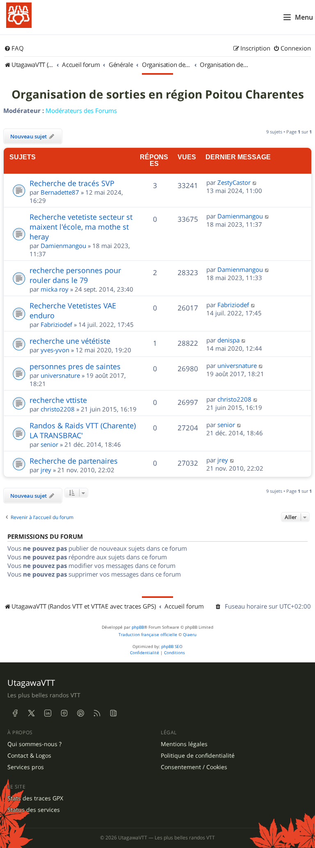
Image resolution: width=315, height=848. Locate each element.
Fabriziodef (56, 324)
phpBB (138, 627)
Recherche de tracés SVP (72, 183)
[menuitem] (14, 48)
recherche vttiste (58, 400)
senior (49, 444)
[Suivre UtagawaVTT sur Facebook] (14, 713)
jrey (46, 470)
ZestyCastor (234, 182)
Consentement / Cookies (194, 767)
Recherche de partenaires (74, 461)
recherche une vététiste (70, 341)
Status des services (33, 810)
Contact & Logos (29, 755)
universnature (60, 375)
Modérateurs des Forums (81, 110)
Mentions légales (184, 744)
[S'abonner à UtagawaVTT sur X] (31, 713)
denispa (228, 340)
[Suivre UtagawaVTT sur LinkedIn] (47, 713)
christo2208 (58, 409)
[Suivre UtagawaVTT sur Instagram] (64, 713)
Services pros (25, 767)
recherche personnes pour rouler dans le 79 (75, 275)
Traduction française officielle (148, 634)
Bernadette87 (60, 192)
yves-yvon (55, 350)
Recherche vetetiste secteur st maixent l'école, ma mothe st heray (81, 226)
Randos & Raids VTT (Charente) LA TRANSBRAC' (83, 430)
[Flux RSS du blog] (113, 713)
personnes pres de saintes (75, 366)
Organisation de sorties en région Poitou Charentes (157, 94)
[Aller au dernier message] (255, 182)
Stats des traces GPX (35, 798)
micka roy (54, 289)
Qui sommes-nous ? (34, 744)
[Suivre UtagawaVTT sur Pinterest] (80, 713)
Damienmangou (63, 245)
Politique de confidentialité (198, 755)
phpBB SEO (172, 646)
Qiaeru (189, 634)
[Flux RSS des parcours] (96, 713)
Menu (304, 17)
